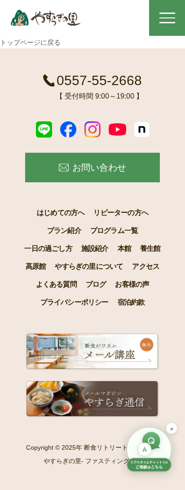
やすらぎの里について (89, 266)
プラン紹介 (64, 230)
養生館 (150, 248)
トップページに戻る (30, 42)
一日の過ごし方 (48, 248)
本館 (124, 248)
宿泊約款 (131, 302)
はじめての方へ (60, 212)
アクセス (145, 266)
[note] (142, 129)
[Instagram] (92, 129)
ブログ (96, 284)
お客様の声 (132, 284)
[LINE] (44, 129)
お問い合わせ (99, 167)
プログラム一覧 (114, 230)
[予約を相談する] (149, 450)
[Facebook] (68, 129)
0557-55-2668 (99, 80)
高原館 (36, 266)
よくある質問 (56, 284)
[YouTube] (117, 129)
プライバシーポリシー (74, 302)
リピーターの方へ (120, 212)
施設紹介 (95, 248)
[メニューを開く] (167, 18)
